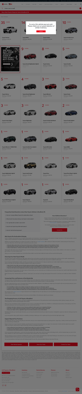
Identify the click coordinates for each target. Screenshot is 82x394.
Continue (41, 31)
